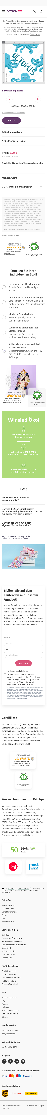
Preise (4, 915)
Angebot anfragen (9, 974)
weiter (11, 120)
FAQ (3, 1001)
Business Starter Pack (10, 984)
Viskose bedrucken (9, 951)
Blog (3, 918)
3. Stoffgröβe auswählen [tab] (15, 141)
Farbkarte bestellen (9, 981)
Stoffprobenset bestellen (11, 978)
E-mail (6, 649)
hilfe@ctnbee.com (9, 538)
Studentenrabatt (8, 921)
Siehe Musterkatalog (9, 912)
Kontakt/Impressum (9, 997)
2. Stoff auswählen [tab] (12, 131)
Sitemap (5, 1017)
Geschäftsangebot (9, 971)
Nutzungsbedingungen (10, 1010)
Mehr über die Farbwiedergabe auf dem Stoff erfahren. (22, 229)
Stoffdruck (6, 935)
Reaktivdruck (7, 958)
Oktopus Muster (35, 35)
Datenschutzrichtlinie (10, 1014)
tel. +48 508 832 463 (10, 1030)
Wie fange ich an (8, 905)
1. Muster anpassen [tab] (12, 90)
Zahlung (5, 1004)
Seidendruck (6, 948)
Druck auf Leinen (8, 954)
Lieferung (5, 1007)
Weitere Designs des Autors (11, 235)
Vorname (7, 638)
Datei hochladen (8, 909)
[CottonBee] (14, 11)
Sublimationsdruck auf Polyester (14, 945)
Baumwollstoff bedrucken (12, 938)
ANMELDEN (23, 663)
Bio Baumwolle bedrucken (12, 941)
